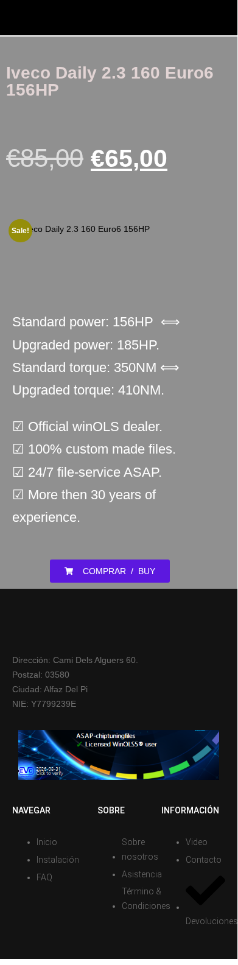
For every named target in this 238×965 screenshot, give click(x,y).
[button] (110, 571)
